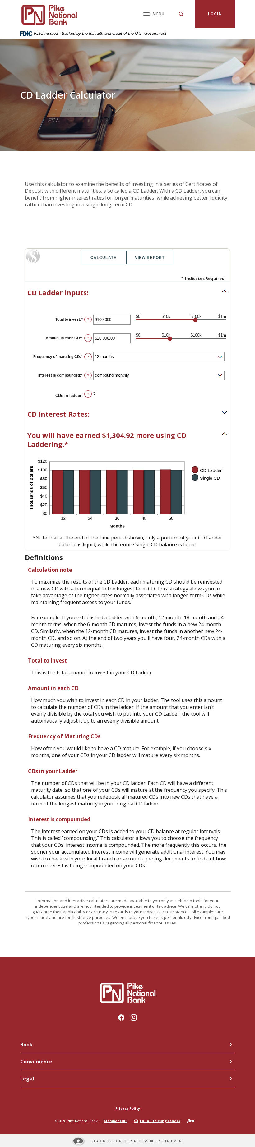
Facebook (121, 1017)
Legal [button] (27, 1078)
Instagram (134, 1017)
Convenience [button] (36, 1061)
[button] (127, 292)
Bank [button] (26, 1044)
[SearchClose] (181, 14)
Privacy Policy (127, 1108)
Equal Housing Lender (160, 1120)
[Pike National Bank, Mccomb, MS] (48, 14)
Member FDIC (116, 1120)
